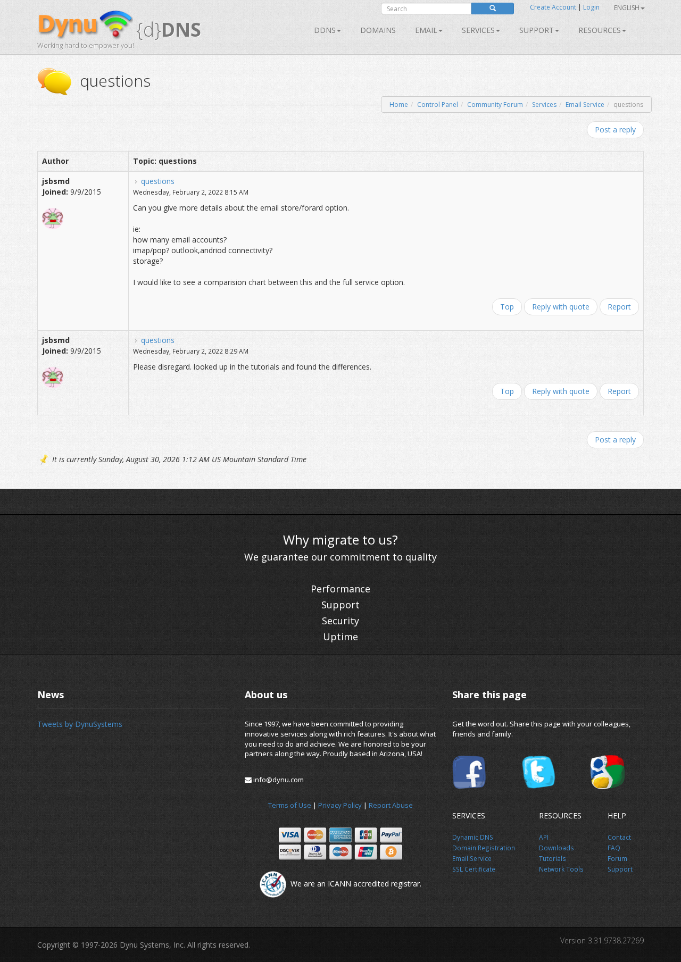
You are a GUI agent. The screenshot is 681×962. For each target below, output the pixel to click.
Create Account (553, 7)
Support (536, 30)
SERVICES (478, 30)
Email (426, 30)
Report (619, 307)
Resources (599, 30)
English (627, 7)
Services (544, 104)
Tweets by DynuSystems (79, 724)
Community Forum (495, 104)
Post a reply (615, 129)
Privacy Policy (340, 805)
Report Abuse (391, 805)
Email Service (585, 104)
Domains (378, 30)
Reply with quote (560, 307)
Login (591, 7)
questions (158, 181)
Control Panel (437, 104)
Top (507, 307)
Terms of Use (289, 805)
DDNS (325, 30)
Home (398, 104)
